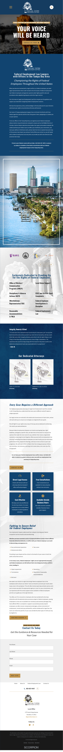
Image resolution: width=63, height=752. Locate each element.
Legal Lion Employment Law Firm (27, 99)
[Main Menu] (10, 7)
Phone (11, 658)
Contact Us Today (30, 43)
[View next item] (51, 264)
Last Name (12, 651)
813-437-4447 (30, 688)
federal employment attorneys (20, 409)
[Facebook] (33, 725)
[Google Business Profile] (30, 725)
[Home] (31, 7)
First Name (12, 644)
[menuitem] (25, 743)
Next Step (14, 676)
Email (11, 665)
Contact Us (15, 467)
